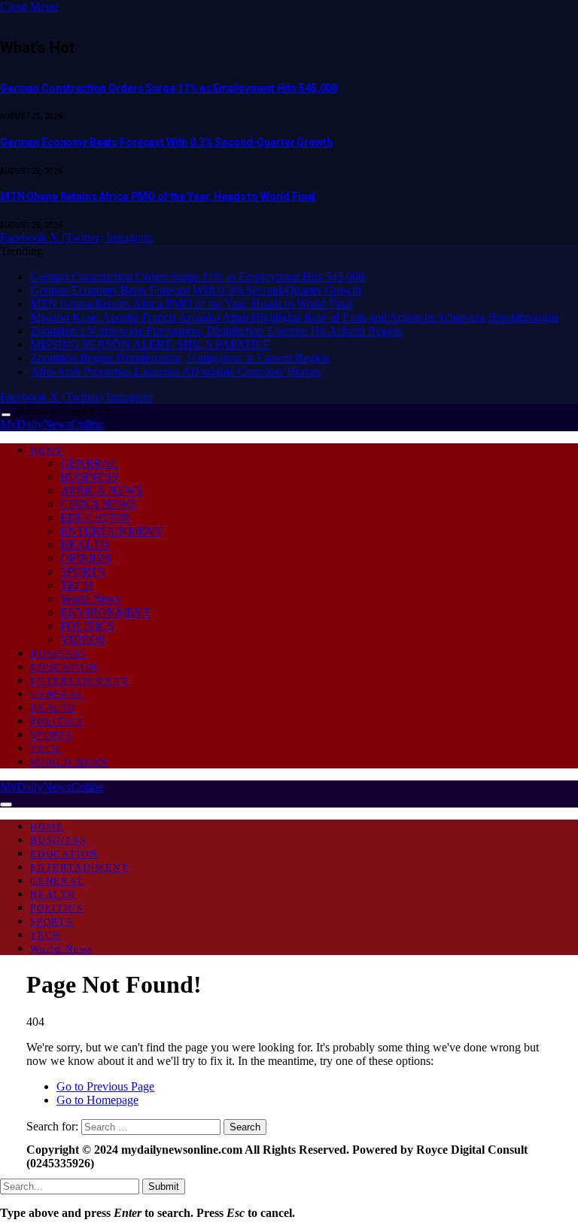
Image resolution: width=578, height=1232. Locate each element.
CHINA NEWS (98, 503)
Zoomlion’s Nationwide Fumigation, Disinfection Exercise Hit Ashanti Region (216, 330)
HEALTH (84, 544)
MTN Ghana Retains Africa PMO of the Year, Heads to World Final (157, 196)
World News (90, 598)
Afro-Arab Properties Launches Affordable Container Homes (175, 371)
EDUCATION (95, 517)
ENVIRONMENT (105, 612)
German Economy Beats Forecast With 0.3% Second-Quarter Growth (166, 142)
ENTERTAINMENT (111, 531)
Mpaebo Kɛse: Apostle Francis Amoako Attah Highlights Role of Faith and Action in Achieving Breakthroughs (294, 317)
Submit (163, 1186)
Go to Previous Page (105, 1086)
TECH (76, 585)
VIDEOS (82, 639)
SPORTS (82, 571)
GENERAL (89, 463)
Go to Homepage (97, 1100)
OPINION (85, 558)
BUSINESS (89, 476)
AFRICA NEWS (101, 490)
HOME (47, 450)
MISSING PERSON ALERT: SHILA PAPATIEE (150, 344)
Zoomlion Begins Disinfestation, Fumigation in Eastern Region (180, 357)
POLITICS (87, 625)
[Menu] (6, 415)
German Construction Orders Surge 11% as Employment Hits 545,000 (168, 88)
